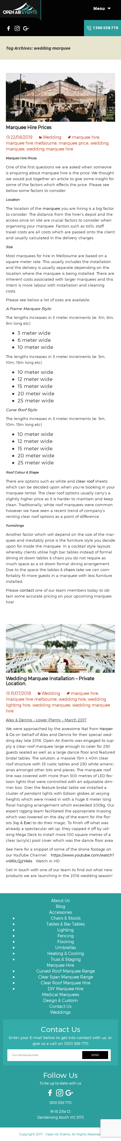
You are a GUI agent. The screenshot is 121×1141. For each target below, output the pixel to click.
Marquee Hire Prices (28, 127)
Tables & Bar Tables (65, 923)
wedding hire (72, 699)
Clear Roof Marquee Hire (65, 982)
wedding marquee (51, 704)
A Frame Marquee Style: (29, 308)
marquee (51, 208)
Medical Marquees (60, 994)
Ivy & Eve (22, 822)
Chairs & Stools (65, 918)
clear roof (85, 481)
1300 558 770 (105, 28)
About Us (60, 900)
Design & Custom (60, 1000)
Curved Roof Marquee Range (65, 970)
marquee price (73, 142)
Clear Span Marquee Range (65, 976)
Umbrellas (65, 947)
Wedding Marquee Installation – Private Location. (50, 680)
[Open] (20, 10)
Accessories (60, 912)
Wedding (52, 137)
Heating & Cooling (65, 953)
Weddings (60, 1012)
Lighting (65, 929)
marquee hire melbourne (31, 142)
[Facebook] (10, 28)
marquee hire (85, 137)
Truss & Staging (66, 959)
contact (27, 590)
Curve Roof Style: (22, 409)
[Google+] (26, 28)
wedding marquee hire (49, 148)
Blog (60, 906)
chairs (69, 569)
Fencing (66, 935)
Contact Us (60, 1006)
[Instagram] (17, 28)
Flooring (65, 941)
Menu (99, 8)
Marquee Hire (60, 965)
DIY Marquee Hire (65, 988)
